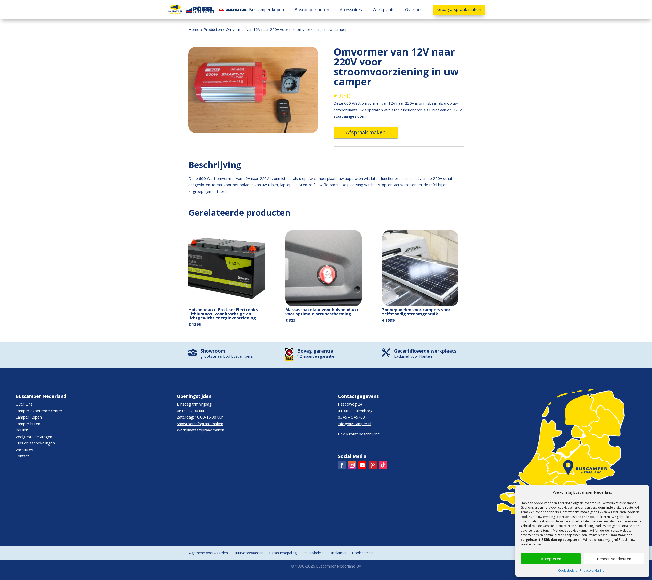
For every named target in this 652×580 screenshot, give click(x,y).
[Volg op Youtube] (362, 465)
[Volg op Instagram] (352, 465)
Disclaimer (338, 553)
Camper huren (28, 423)
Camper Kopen (29, 417)
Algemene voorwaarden (208, 553)
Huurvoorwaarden (248, 553)
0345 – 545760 (351, 417)
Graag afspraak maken (459, 9)
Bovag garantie (315, 351)
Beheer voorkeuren (614, 558)
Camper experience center (39, 410)
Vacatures (24, 449)
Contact (22, 455)
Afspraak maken (366, 132)
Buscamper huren (312, 9)
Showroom (212, 351)
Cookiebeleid (567, 570)
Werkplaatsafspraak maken (200, 430)
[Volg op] (342, 465)
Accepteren (551, 558)
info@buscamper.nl (354, 423)
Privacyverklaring (592, 570)
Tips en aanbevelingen (35, 443)
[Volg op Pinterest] (373, 465)
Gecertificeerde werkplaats (425, 351)
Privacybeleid (313, 553)
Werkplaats (384, 9)
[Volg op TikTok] (383, 465)
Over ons (414, 9)
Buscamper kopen (266, 9)
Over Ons (24, 404)
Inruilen (22, 430)
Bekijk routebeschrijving (359, 433)
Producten (212, 29)
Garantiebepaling (283, 553)
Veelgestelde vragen (34, 436)
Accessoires (351, 9)
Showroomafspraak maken (200, 423)
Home (193, 29)
